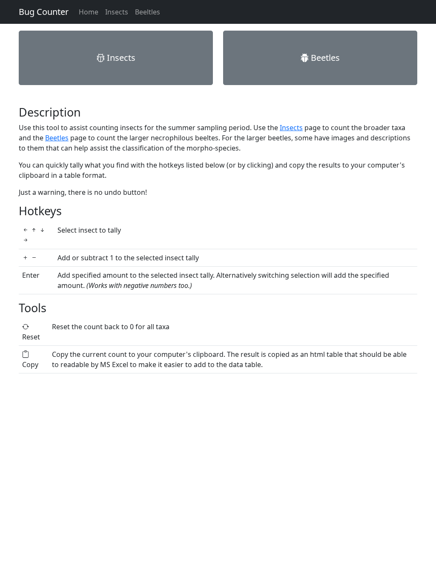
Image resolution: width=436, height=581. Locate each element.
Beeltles (147, 12)
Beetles (324, 57)
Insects (116, 12)
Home (88, 12)
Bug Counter (44, 11)
